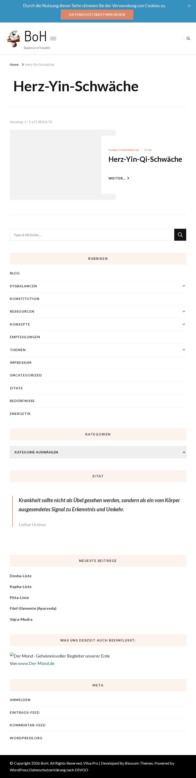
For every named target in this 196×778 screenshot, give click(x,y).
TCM (148, 150)
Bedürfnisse (22, 401)
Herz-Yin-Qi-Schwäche (145, 159)
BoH (35, 36)
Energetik (20, 414)
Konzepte (20, 324)
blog (15, 273)
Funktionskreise (124, 150)
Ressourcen (22, 311)
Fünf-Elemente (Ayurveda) (33, 608)
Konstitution (24, 299)
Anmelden (20, 700)
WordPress (19, 769)
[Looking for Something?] (92, 235)
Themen (18, 350)
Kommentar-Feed (28, 725)
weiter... (117, 178)
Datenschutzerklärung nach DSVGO (58, 769)
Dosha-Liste (21, 575)
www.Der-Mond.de (36, 663)
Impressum (21, 362)
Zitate (16, 388)
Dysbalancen (23, 286)
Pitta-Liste (19, 597)
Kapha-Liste (21, 586)
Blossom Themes (139, 763)
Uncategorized (26, 375)
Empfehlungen (25, 337)
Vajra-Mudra (21, 619)
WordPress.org (26, 738)
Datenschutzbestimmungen (97, 14)
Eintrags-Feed (25, 712)
